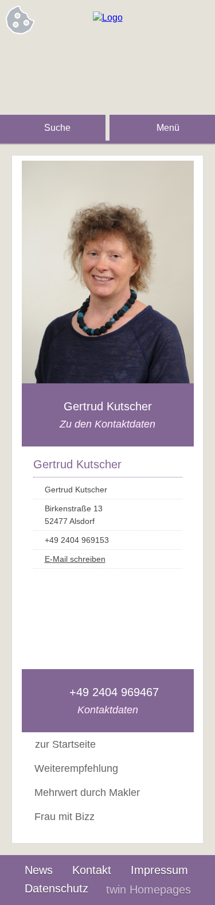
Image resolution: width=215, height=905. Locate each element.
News (39, 870)
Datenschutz (56, 888)
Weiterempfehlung (76, 768)
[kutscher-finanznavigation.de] (108, 17)
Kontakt (91, 870)
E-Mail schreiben (75, 559)
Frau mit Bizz (64, 816)
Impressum (159, 870)
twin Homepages (148, 889)
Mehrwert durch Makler (87, 792)
